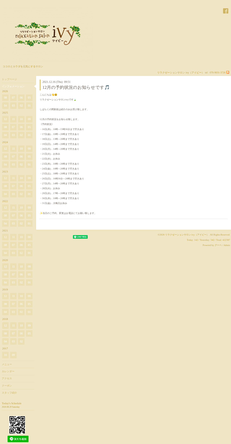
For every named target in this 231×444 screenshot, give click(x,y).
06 (21, 97)
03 (13, 105)
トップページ (9, 79)
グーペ (218, 245)
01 (29, 105)
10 (21, 119)
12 (5, 119)
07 (13, 97)
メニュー (7, 364)
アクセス (7, 378)
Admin (226, 245)
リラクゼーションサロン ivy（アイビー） (187, 234)
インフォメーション (13, 86)
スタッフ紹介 (9, 392)
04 (5, 105)
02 (21, 105)
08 (5, 97)
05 (29, 97)
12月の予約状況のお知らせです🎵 (76, 87)
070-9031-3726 (217, 72)
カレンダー (8, 371)
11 (13, 119)
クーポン (7, 385)
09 (29, 119)
